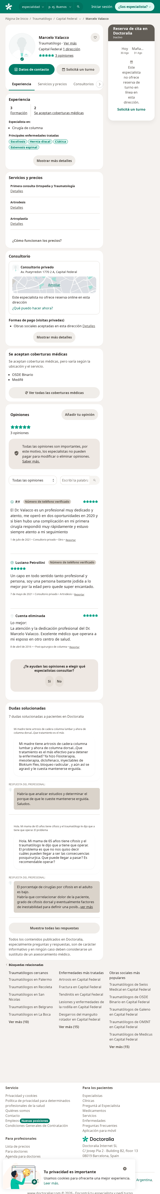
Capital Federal (66, 272)
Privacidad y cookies (21, 1095)
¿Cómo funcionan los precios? (37, 240)
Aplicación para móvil (99, 1130)
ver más (86, 907)
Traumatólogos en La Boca (30, 1014)
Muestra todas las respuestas (54, 928)
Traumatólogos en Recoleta (30, 987)
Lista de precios (17, 1146)
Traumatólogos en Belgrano (31, 1007)
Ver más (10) (19, 1021)
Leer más (51, 1183)
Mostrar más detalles (56, 161)
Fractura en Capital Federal (80, 987)
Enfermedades (94, 1120)
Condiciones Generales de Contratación (36, 1125)
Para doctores (16, 1151)
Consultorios (84, 84)
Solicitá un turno (131, 109)
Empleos (26, 1120)
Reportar (71, 540)
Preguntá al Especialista (101, 1105)
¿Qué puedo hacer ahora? (32, 308)
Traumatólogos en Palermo (30, 979)
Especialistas (92, 1095)
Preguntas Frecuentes (99, 1125)
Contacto (12, 1115)
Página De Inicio (16, 19)
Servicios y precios (52, 84)
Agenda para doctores (23, 1156)
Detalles (16, 191)
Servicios (89, 1115)
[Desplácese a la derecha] (99, 84)
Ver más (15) (69, 1026)
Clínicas (88, 1100)
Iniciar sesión (101, 6)
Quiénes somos (17, 1110)
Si (49, 681)
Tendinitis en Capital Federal (81, 994)
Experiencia (21, 84)
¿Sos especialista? (133, 6)
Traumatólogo (42, 19)
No (59, 681)
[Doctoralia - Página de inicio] (10, 6)
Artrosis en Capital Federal (79, 979)
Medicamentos (94, 1110)
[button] (32, 69)
